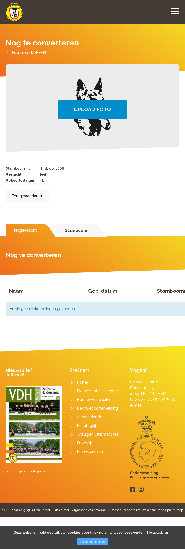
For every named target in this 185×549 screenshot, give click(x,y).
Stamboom (76, 230)
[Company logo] (14, 14)
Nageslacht (25, 230)
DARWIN (38, 52)
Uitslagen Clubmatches (97, 434)
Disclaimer (61, 510)
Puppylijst (85, 443)
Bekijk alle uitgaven (29, 471)
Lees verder (134, 532)
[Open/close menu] (175, 11)
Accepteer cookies (92, 541)
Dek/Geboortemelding (97, 408)
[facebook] (132, 489)
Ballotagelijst (88, 425)
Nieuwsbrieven (90, 451)
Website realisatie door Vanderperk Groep (153, 510)
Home (82, 382)
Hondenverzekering (94, 399)
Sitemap (115, 510)
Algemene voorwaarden (89, 510)
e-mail (135, 405)
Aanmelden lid (89, 417)
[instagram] (141, 489)
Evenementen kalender (97, 391)
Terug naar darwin (27, 196)
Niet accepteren (157, 532)
